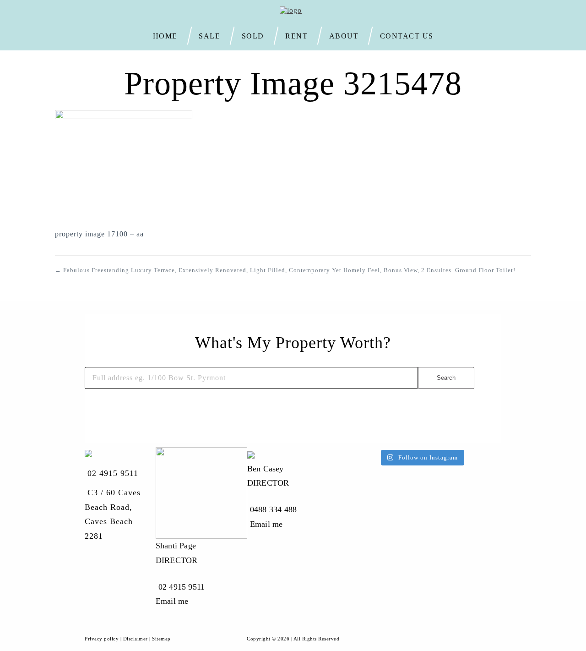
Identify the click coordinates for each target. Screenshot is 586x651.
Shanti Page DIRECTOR (177, 553)
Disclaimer (135, 638)
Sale (209, 35)
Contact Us (407, 36)
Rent (296, 35)
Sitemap (161, 638)
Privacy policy (102, 638)
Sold (253, 35)
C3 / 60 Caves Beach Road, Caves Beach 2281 (113, 514)
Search (446, 377)
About (344, 35)
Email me (172, 601)
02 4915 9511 (112, 473)
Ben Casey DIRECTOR (268, 476)
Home (165, 35)
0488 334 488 (273, 509)
